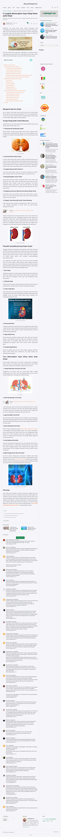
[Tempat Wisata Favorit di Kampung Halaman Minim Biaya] (42, 168)
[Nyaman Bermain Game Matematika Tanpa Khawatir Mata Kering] (42, 26)
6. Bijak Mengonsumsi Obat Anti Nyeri (14, 101)
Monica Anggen (9, 766)
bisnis (43, 818)
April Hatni (8, 730)
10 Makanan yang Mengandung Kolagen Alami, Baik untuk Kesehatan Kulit (14, 529)
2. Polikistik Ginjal (9, 82)
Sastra (13, 7)
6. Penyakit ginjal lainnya (11, 89)
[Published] (13, 24)
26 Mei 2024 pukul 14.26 (11, 716)
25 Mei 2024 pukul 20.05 (11, 639)
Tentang (4, 7)
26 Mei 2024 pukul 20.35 (11, 742)
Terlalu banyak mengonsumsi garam (29, 428)
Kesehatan (23, 7)
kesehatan (7, 520)
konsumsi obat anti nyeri (20, 459)
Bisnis (28, 7)
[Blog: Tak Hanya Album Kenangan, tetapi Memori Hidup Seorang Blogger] (42, 157)
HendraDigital (8, 621)
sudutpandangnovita (10, 785)
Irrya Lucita (8, 547)
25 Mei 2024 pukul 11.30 (11, 606)
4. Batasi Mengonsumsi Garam (12, 97)
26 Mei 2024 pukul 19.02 (11, 734)
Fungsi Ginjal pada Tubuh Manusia (12, 66)
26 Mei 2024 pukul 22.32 (11, 771)
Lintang (7, 609)
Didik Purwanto (9, 685)
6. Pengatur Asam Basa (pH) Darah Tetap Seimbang (17, 77)
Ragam (9, 7)
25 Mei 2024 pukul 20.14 (11, 648)
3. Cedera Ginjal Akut (10, 83)
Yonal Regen (8, 589)
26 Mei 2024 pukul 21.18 (11, 762)
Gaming (17, 7)
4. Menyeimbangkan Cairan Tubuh (13, 73)
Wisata (32, 7)
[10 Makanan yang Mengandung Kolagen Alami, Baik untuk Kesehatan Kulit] (6, 529)
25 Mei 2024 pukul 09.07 (11, 585)
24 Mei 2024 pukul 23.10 (11, 576)
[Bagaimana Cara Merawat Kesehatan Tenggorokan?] (42, 178)
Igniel (8, 832)
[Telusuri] (57, 7)
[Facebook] (54, 832)
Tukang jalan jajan (9, 599)
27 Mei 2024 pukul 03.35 (11, 794)
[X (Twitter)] (55, 832)
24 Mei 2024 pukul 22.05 (11, 566)
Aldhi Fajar (8, 720)
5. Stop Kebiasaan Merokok (11, 99)
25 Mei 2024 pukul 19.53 (11, 630)
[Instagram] (57, 832)
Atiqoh (7, 806)
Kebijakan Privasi (38, 7)
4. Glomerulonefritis (9, 85)
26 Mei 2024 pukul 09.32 (11, 682)
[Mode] (55, 7)
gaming (46, 22)
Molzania (7, 700)
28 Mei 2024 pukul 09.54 (11, 803)
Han (7, 757)
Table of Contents (8, 60)
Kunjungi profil (26, 826)
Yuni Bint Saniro (9, 709)
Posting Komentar (20, 537)
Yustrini (7, 580)
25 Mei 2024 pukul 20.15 (11, 661)
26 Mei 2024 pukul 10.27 (11, 697)
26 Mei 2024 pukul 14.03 (11, 706)
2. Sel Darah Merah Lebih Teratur (12, 70)
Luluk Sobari (8, 675)
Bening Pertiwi (9, 642)
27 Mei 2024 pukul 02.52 (11, 782)
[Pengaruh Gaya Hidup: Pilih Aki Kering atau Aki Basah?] (42, 38)
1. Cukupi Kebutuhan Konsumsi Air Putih (14, 92)
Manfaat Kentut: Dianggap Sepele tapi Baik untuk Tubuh (32, 528)
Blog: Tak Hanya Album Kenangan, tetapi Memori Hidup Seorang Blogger (50, 157)
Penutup (6, 102)
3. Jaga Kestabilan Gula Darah (12, 95)
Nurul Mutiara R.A (9, 664)
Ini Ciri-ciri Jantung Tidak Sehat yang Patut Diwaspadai (50, 187)
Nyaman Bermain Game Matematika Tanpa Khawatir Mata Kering (51, 25)
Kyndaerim (8, 737)
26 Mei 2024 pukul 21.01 (11, 754)
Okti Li (7, 745)
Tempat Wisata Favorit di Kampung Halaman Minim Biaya (50, 167)
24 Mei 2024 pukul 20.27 (11, 552)
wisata (46, 142)
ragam (46, 35)
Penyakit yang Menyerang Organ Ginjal (13, 78)
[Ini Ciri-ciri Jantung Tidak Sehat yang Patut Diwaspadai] (42, 188)
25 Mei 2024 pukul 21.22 (11, 672)
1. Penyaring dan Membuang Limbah (13, 68)
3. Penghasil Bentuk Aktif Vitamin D (13, 71)
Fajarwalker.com (9, 797)
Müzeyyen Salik (9, 569)
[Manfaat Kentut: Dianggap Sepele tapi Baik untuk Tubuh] (24, 529)
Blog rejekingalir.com (30, 4)
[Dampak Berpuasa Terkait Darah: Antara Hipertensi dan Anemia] (6, 403)
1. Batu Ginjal (8, 80)
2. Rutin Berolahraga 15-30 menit (12, 94)
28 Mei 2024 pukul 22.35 (11, 810)
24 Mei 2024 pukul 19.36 (11, 543)
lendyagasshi (8, 775)
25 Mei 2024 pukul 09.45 (11, 596)
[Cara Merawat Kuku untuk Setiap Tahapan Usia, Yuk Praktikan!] (6, 212)
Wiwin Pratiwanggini (10, 539)
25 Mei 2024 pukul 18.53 (11, 618)
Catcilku (7, 556)
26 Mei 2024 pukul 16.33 (11, 727)
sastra (47, 821)
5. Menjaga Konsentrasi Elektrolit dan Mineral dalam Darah (18, 75)
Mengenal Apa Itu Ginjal (9, 65)
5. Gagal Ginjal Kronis (10, 87)
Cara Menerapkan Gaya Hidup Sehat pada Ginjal (15, 90)
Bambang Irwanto (9, 651)
